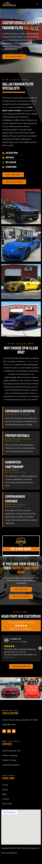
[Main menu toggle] (37, 4)
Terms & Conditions (9, 853)
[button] (2, 648)
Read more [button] (9, 657)
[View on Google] (6, 640)
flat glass (11, 365)
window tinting (31, 361)
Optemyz (34, 848)
